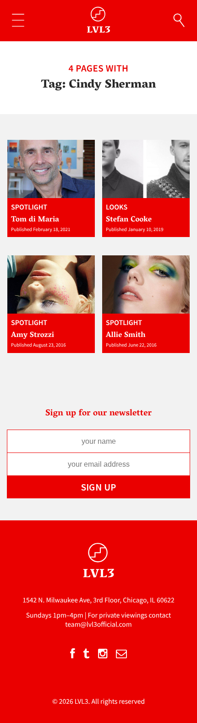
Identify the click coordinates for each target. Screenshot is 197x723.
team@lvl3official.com (98, 624)
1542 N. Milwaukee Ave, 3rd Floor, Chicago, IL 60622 (98, 600)
